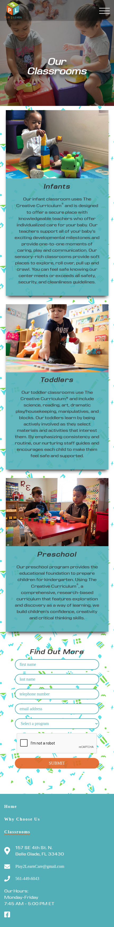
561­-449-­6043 (27, 879)
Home (10, 806)
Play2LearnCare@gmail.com (39, 866)
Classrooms (17, 832)
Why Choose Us (22, 819)
